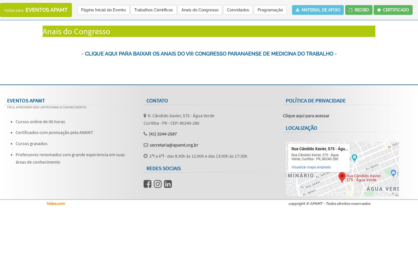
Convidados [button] (238, 10)
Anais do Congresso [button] (199, 10)
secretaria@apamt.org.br (174, 145)
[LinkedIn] (168, 185)
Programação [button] (270, 10)
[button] (393, 10)
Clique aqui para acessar (306, 115)
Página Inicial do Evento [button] (103, 10)
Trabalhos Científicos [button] (153, 10)
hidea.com (56, 203)
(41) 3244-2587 (163, 134)
